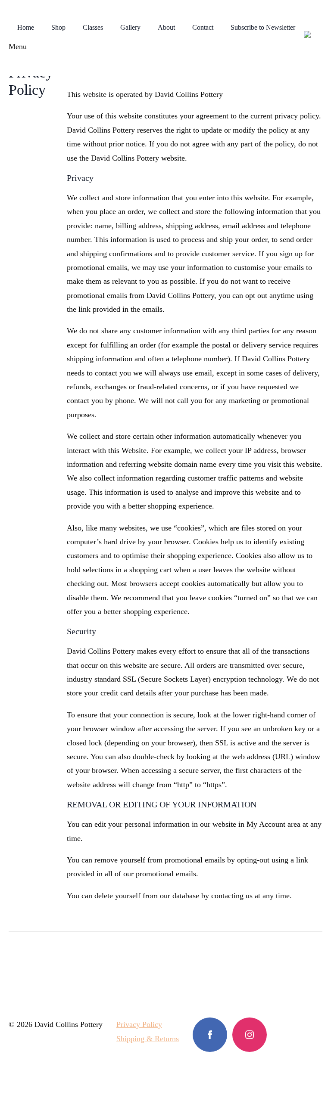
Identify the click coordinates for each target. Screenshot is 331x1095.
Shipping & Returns (147, 1038)
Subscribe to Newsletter (263, 27)
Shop (58, 27)
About (166, 27)
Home (25, 27)
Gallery (130, 27)
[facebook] (210, 1034)
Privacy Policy (139, 1024)
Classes (93, 27)
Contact (202, 27)
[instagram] (249, 1034)
